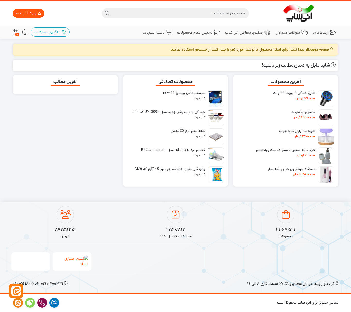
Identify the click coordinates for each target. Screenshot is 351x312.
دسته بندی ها (153, 32)
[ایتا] (16, 291)
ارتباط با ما (320, 32)
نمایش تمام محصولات (195, 32)
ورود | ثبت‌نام (26, 13)
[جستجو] (107, 13)
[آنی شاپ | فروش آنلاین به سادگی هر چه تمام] (299, 13)
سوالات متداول (288, 32)
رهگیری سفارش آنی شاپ (244, 32)
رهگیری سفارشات (47, 32)
